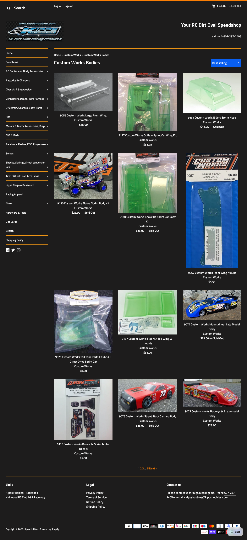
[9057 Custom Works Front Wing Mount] (212, 210)
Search (10, 231)
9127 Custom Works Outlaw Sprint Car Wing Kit (147, 135)
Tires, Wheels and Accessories (27, 176)
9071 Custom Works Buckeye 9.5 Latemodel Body (212, 413)
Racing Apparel (14, 194)
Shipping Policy (14, 240)
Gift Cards (11, 222)
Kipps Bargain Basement (27, 185)
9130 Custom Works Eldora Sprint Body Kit (83, 203)
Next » (153, 468)
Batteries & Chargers (27, 80)
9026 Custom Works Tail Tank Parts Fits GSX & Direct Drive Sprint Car (83, 359)
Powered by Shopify (49, 529)
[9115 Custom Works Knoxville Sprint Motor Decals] (83, 409)
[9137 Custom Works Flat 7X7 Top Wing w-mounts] (147, 312)
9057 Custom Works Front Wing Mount (212, 272)
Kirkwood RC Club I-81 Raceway (25, 497)
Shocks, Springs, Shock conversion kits (27, 164)
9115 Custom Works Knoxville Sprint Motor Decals (83, 446)
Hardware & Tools (16, 213)
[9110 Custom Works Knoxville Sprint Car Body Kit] (147, 183)
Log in (57, 6)
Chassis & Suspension (27, 89)
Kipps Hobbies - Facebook (22, 492)
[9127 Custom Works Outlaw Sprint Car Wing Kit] (147, 102)
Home (9, 53)
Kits (27, 117)
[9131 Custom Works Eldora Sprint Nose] (212, 93)
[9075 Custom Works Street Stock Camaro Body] (147, 395)
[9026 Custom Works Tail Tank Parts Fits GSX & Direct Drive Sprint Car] (83, 321)
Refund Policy (94, 502)
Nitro (27, 203)
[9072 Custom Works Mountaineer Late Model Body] (212, 305)
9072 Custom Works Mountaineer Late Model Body (212, 326)
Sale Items (12, 62)
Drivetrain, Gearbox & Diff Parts (27, 108)
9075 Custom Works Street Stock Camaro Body (147, 416)
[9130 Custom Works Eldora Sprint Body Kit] (83, 176)
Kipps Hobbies (31, 529)
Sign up (69, 6)
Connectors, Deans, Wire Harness (27, 99)
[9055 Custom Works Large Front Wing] (83, 92)
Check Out (235, 6)
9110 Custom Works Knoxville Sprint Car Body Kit (148, 219)
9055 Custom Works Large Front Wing (83, 115)
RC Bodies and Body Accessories (27, 71)
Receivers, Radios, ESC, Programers (27, 144)
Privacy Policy (94, 492)
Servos (27, 153)
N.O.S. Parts (12, 135)
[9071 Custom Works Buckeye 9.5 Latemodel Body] (212, 393)
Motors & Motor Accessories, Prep (27, 126)
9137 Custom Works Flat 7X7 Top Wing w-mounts (147, 340)
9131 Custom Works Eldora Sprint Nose (212, 117)
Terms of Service (96, 497)
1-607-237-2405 (231, 36)
